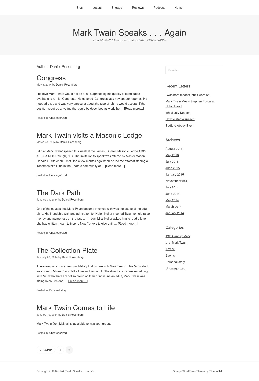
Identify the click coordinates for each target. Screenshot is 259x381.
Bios (80, 7)
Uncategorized (58, 117)
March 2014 (173, 206)
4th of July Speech (178, 112)
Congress (51, 77)
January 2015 (175, 174)
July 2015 (172, 161)
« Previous (45, 350)
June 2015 (173, 168)
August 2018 (174, 148)
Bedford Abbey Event (180, 125)
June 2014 (173, 193)
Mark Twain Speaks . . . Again (129, 32)
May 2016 (172, 155)
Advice (170, 249)
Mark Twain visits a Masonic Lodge (89, 135)
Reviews (138, 7)
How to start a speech (180, 119)
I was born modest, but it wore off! (188, 95)
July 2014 (172, 187)
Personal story (58, 290)
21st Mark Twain (176, 242)
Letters (97, 7)
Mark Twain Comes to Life (76, 307)
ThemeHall (215, 371)
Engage (116, 7)
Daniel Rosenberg (65, 66)
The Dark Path (58, 192)
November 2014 (176, 181)
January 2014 (175, 213)
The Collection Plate (67, 250)
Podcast (159, 7)
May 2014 (172, 200)
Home (178, 7)
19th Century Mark (178, 236)
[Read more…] (134, 108)
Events (170, 255)
